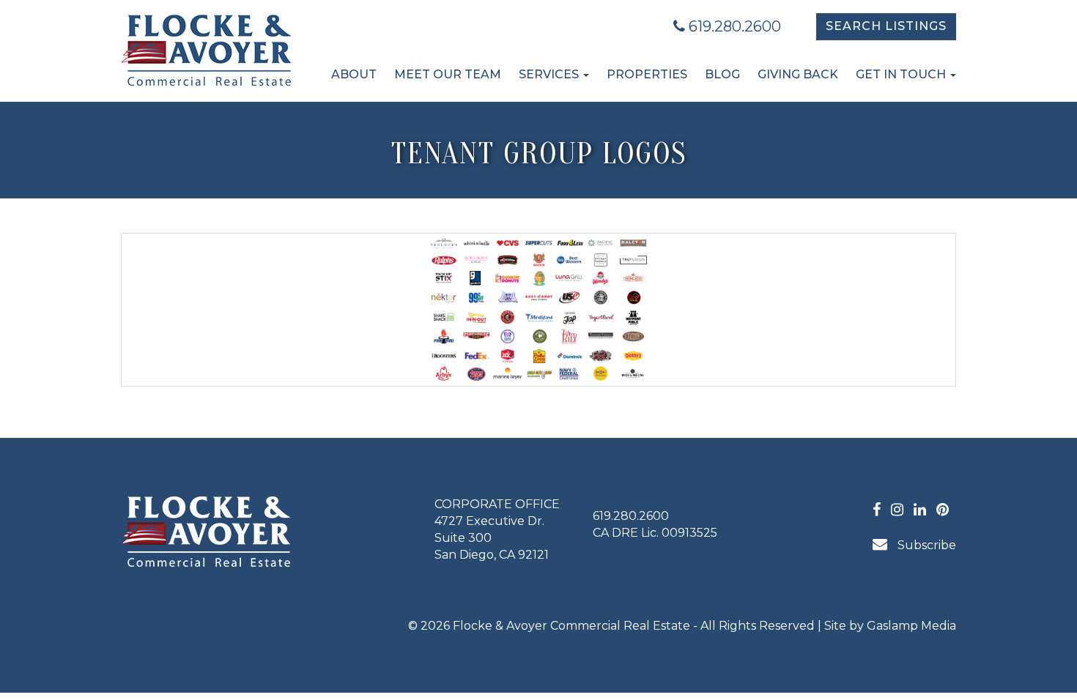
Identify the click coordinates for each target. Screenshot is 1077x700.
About (354, 74)
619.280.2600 (733, 26)
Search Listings (886, 26)
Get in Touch (902, 74)
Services (550, 74)
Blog (722, 74)
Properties (647, 74)
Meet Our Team (447, 74)
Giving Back (798, 74)
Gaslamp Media (911, 626)
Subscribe (925, 545)
